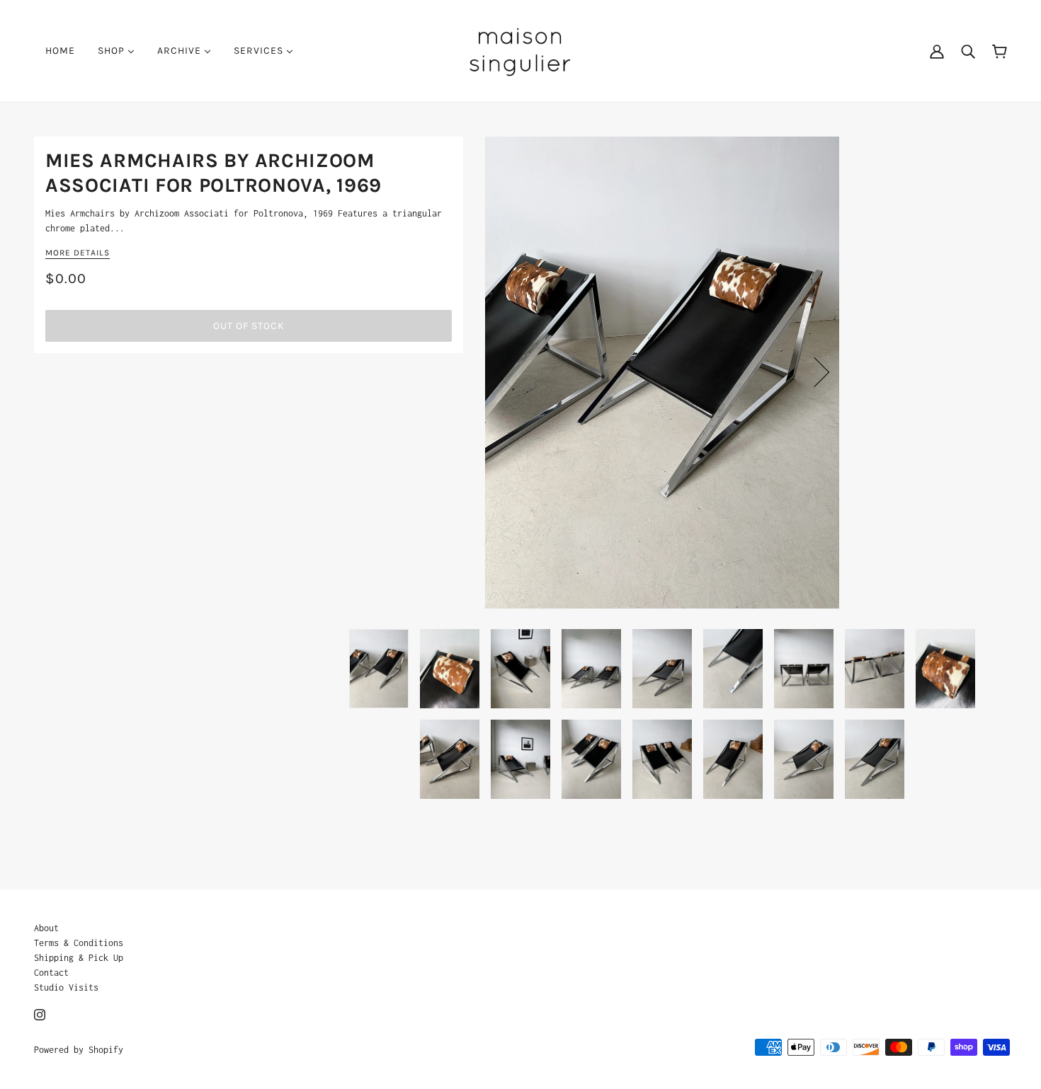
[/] (520, 50)
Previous (510, 372)
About (46, 928)
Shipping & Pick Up (78, 957)
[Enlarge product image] (662, 373)
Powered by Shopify (78, 1049)
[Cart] (999, 50)
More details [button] (77, 253)
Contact (51, 972)
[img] (39, 1014)
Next (814, 372)
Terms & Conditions (78, 943)
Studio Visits (66, 987)
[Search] (968, 51)
